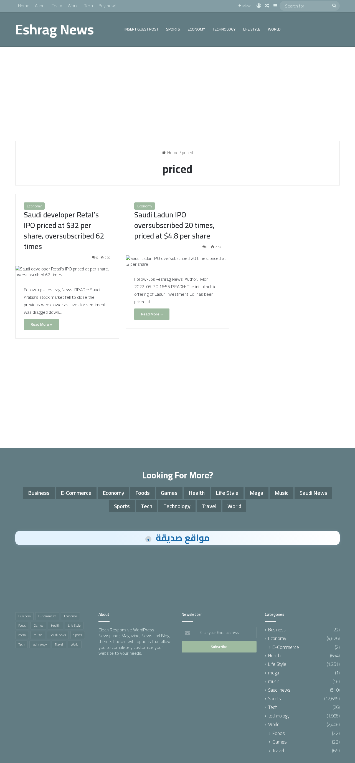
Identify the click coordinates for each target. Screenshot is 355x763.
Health (197, 493)
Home (23, 5)
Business (39, 493)
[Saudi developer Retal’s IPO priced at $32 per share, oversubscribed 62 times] (67, 272)
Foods (142, 493)
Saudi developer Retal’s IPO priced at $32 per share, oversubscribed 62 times (64, 230)
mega (256, 493)
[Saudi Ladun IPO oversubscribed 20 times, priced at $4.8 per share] (177, 261)
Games (169, 493)
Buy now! (107, 5)
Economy (196, 29)
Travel (209, 506)
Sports (173, 29)
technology (224, 29)
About (40, 5)
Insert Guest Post (141, 29)
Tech (88, 5)
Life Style (251, 29)
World (73, 5)
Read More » (41, 324)
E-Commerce (76, 493)
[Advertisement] (177, 94)
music (281, 493)
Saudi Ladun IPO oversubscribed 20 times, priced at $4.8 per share (174, 225)
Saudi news (313, 493)
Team (57, 5)
